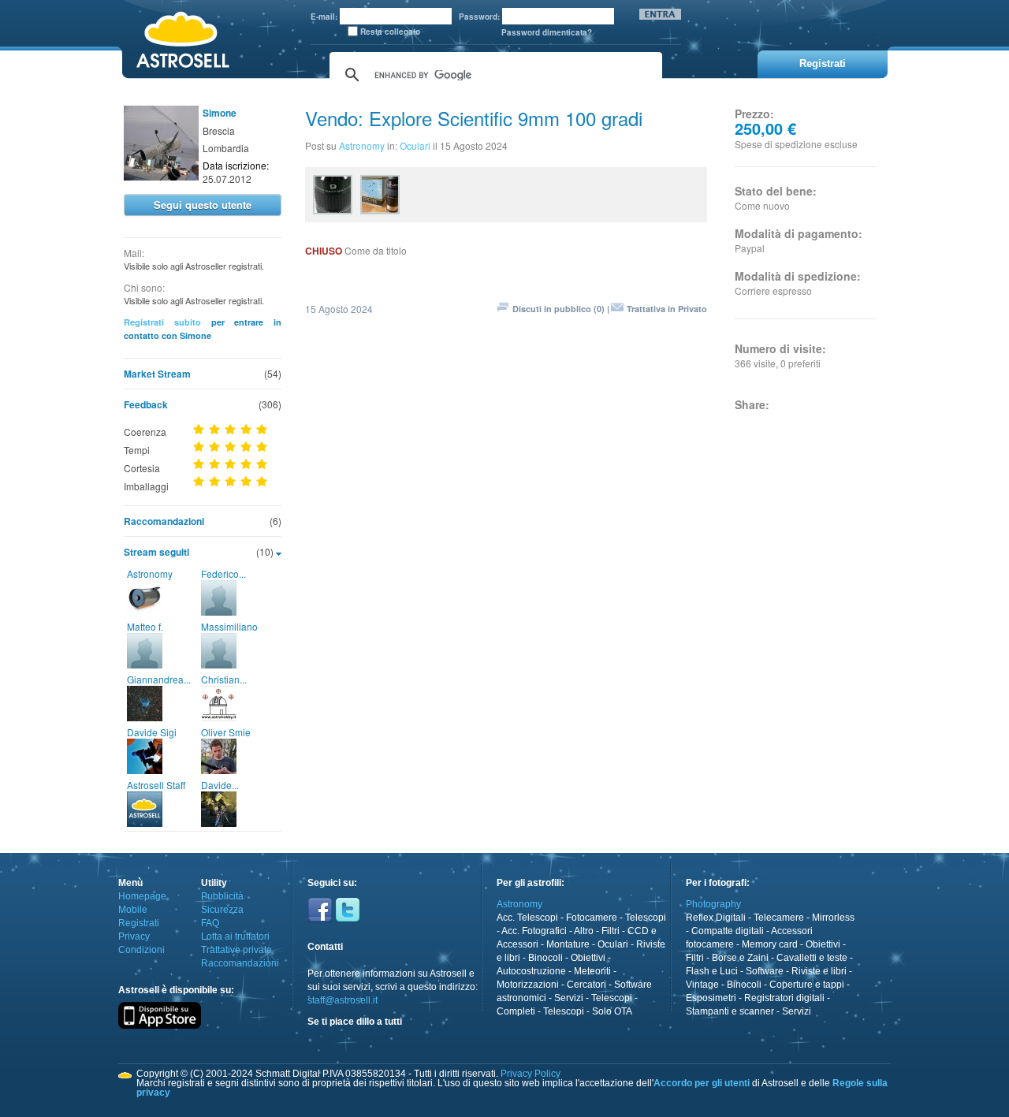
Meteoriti (592, 971)
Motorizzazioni (528, 984)
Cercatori (586, 984)
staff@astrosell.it (342, 1000)
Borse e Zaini (740, 957)
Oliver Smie (226, 732)
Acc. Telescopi (527, 917)
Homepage (142, 896)
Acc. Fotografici (534, 930)
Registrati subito (162, 322)
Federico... (223, 573)
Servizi (568, 997)
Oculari (415, 145)
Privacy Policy (530, 1073)
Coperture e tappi (806, 984)
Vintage (702, 984)
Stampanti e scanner (730, 1011)
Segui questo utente (202, 204)
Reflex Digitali (716, 917)
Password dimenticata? (546, 32)
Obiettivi (588, 957)
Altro (584, 930)
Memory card (770, 944)
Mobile (132, 909)
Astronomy (150, 573)
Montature (568, 944)
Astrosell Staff (156, 784)
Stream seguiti (156, 552)
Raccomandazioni (164, 521)
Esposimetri (711, 997)
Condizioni (141, 949)
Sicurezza (222, 909)
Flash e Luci (712, 971)
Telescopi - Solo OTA (587, 1011)
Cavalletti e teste (811, 957)
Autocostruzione (531, 971)
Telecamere (779, 917)
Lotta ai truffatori (235, 936)
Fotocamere (591, 917)
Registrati (138, 923)
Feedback (146, 404)
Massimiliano (229, 626)
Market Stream (157, 374)
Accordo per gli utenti (701, 1083)
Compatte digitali (727, 930)
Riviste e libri (819, 971)
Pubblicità (222, 896)
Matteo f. (145, 626)
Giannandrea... (159, 679)
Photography (713, 904)
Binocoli (545, 957)
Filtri (610, 930)
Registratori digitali (784, 997)
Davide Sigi (152, 732)
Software (765, 971)
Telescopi (645, 917)
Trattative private (236, 949)
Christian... (224, 679)
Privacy (134, 936)
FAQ (210, 923)
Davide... (220, 784)
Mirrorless (833, 917)
